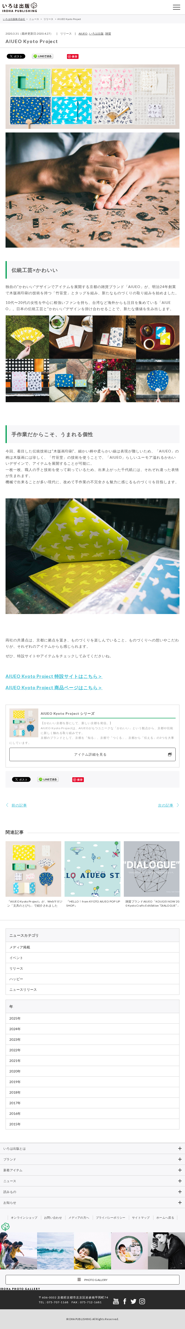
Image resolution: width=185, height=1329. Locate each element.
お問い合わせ (53, 1217)
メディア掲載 (19, 947)
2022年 (15, 1050)
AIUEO (83, 33)
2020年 (15, 1071)
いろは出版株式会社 (19, 7)
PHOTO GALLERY (96, 1280)
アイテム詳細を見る (90, 754)
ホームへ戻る (165, 1217)
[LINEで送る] (42, 56)
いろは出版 (96, 33)
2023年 (15, 1039)
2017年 (15, 1103)
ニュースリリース (23, 989)
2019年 (15, 1082)
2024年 (15, 1029)
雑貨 (108, 33)
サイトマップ (141, 1217)
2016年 (15, 1113)
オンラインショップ (24, 1217)
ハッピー (16, 979)
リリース (16, 968)
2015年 (15, 1124)
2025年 (15, 1018)
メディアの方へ (78, 1217)
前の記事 (19, 805)
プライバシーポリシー (111, 1217)
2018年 (15, 1092)
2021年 (15, 1061)
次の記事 (165, 805)
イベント (16, 958)
